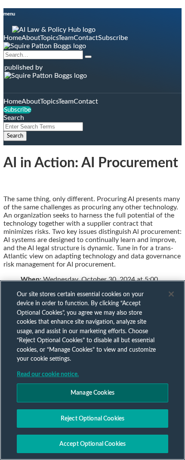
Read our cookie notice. (48, 374)
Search (15, 136)
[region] (92, 370)
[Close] (171, 294)
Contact (86, 37)
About (31, 37)
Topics (49, 37)
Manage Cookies (92, 392)
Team (66, 37)
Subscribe (113, 37)
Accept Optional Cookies (92, 444)
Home (12, 37)
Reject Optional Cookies (92, 418)
